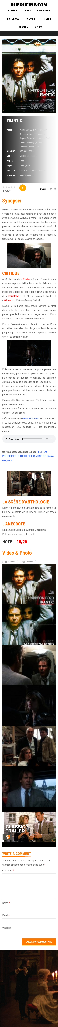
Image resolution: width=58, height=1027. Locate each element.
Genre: (10, 156)
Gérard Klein (32, 138)
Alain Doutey (25, 130)
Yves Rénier (34, 146)
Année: (10, 160)
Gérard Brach (25, 170)
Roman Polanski (27, 151)
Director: (11, 151)
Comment (8, 870)
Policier (30, 19)
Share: (43, 189)
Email (6, 915)
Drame (27, 10)
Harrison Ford (44, 138)
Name (6, 903)
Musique (11, 175)
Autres (38, 27)
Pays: (9, 165)
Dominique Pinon (27, 134)
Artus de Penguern (39, 130)
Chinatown (13, 296)
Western (23, 27)
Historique (13, 19)
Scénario (11, 170)
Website (6, 927)
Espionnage (43, 10)
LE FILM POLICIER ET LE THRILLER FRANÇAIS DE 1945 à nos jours (28, 456)
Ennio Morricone (27, 175)
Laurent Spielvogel (27, 142)
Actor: (10, 130)
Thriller (46, 19)
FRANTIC (14, 120)
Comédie (12, 10)
